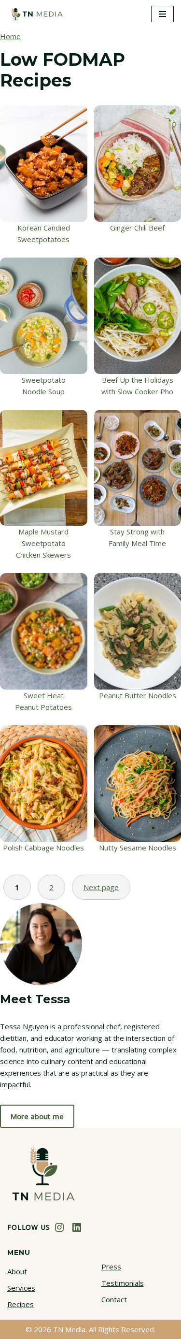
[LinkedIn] (77, 1227)
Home (10, 36)
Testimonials (122, 1283)
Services (21, 1288)
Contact (114, 1299)
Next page (101, 887)
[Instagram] (59, 1227)
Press (111, 1266)
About (17, 1271)
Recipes (20, 1304)
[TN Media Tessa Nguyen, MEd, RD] (36, 14)
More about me (37, 1116)
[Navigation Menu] (162, 14)
